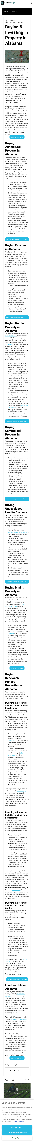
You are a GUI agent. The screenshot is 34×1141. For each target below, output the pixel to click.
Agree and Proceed (17, 1127)
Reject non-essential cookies (17, 1132)
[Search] (31, 3)
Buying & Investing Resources (13, 1065)
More (13, 11)
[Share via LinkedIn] (14, 1070)
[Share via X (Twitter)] (10, 1070)
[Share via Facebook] (6, 1070)
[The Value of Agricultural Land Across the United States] (17, 1090)
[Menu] (27, 3)
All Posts (5, 11)
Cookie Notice (19, 1121)
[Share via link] (19, 1070)
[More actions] (28, 21)
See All (27, 1080)
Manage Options (17, 1138)
